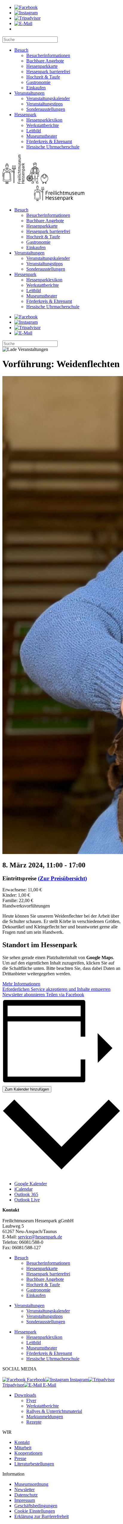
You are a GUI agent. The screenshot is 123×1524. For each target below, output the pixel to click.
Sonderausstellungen (45, 109)
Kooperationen (28, 1453)
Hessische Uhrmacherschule (52, 146)
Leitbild (33, 130)
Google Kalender (30, 1183)
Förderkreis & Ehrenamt (49, 141)
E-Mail (49, 1384)
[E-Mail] (23, 23)
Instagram (78, 1379)
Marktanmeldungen (44, 1416)
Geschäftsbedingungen (35, 1505)
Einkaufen (36, 87)
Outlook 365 (26, 1194)
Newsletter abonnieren (23, 994)
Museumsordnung (31, 1484)
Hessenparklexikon (44, 119)
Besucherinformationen (48, 55)
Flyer (31, 1400)
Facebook (35, 1379)
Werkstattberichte (42, 125)
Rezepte (33, 1422)
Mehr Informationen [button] (21, 983)
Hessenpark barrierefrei (48, 71)
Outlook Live (27, 1199)
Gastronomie (38, 82)
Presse (20, 1458)
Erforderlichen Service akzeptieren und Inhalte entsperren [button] (56, 989)
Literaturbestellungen (34, 1463)
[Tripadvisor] (27, 18)
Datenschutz (26, 1494)
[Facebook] (26, 7)
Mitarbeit (22, 1447)
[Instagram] (26, 12)
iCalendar (23, 1189)
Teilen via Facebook (64, 994)
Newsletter (24, 1489)
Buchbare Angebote (45, 60)
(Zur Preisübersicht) (62, 878)
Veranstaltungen (29, 93)
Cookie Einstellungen (34, 1511)
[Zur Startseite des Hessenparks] (61, 178)
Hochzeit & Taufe (43, 76)
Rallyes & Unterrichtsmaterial (54, 1411)
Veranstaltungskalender (48, 98)
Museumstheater (41, 136)
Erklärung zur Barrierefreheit (41, 1516)
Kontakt (22, 1442)
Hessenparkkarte (42, 66)
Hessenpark (25, 114)
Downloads (25, 1395)
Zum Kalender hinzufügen (27, 1089)
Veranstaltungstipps (44, 103)
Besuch (21, 50)
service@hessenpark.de (40, 1236)
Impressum (24, 1500)
